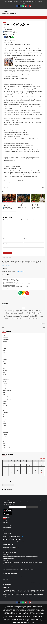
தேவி (4, 421)
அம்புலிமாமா (5, 337)
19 (17, 470)
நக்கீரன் (4, 423)
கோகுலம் (5, 370)
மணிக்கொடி (5, 432)
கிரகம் (11, 29)
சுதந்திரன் (5, 376)
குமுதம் (4, 368)
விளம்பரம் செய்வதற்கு (7, 525)
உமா (4, 350)
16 (41, 467)
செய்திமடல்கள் (5, 522)
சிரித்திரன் (5, 374)
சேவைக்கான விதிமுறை (7, 527)
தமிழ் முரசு (5, 387)
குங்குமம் (5, 365)
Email (25, 238)
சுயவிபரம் (34, 1)
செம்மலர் (5, 383)
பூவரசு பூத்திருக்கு (35, 204)
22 (35, 470)
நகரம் (15, 552)
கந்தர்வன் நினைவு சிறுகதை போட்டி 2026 (11, 280)
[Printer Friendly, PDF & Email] (7, 182)
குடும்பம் (13, 31)
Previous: (6, 187)
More (21, 536)
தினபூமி (4, 407)
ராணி (4, 443)
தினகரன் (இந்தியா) (6, 396)
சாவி (4, 372)
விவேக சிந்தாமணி (6, 447)
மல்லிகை (5, 436)
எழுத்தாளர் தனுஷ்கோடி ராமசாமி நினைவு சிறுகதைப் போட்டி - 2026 (15, 286)
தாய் (4, 392)
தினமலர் (4, 410)
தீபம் (4, 414)
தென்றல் (4, 416)
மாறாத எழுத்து (21, 204)
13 (23, 467)
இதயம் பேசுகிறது (6, 339)
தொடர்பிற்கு (24, 3)
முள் (7, 579)
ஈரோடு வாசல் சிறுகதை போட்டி (9, 285)
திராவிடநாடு (5, 412)
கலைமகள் (5, 359)
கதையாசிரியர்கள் (28, 1)
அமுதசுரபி (5, 334)
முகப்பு (6, 1)
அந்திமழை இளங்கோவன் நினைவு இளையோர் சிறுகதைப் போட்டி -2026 (16, 283)
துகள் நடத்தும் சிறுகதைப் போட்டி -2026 (10, 282)
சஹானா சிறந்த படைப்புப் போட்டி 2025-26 (11, 287)
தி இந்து (4, 394)
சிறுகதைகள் (8, 11)
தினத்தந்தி (5, 403)
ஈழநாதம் (4, 348)
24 (5, 472)
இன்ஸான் (5, 341)
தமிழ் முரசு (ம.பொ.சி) (7, 390)
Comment (5, 223)
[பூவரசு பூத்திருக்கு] (38, 198)
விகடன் (4, 445)
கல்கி (4, 361)
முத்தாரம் (5, 438)
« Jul (23, 477)
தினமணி (5, 405)
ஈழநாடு (4, 345)
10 (5, 467)
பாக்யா (4, 425)
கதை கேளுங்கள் (6, 520)
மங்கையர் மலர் (6, 429)
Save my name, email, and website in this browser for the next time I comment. (22, 249)
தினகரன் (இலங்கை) (7, 399)
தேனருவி (5, 418)
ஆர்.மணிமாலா (7, 207)
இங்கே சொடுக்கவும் (6, 265)
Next (44, 328)
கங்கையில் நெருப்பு (10, 565)
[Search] (43, 17)
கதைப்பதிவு (10, 1)
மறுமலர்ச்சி (5, 434)
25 (11, 472)
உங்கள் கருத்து (39, 1)
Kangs (4, 565)
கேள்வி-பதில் (16, 1)
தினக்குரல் (5, 401)
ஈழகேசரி (5, 343)
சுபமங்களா (5, 381)
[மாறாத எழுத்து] (23, 198)
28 (29, 472)
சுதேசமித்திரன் (6, 379)
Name (5, 238)
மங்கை (4, 427)
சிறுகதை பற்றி (21, 1)
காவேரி (4, 363)
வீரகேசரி (5, 449)
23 (41, 470)
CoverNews (26, 622)
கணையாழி (5, 357)
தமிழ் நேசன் (5, 385)
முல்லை (4, 441)
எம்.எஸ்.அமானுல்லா (14, 573)
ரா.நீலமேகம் (21, 205)
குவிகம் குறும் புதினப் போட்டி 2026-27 (10, 279)
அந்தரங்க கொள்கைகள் (7, 529)
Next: (42, 187)
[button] (3, 17)
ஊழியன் (4, 352)
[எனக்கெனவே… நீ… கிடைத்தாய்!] (9, 198)
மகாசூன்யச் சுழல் (11, 558)
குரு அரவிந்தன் (36, 205)
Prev (3, 328)
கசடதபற (4, 354)
